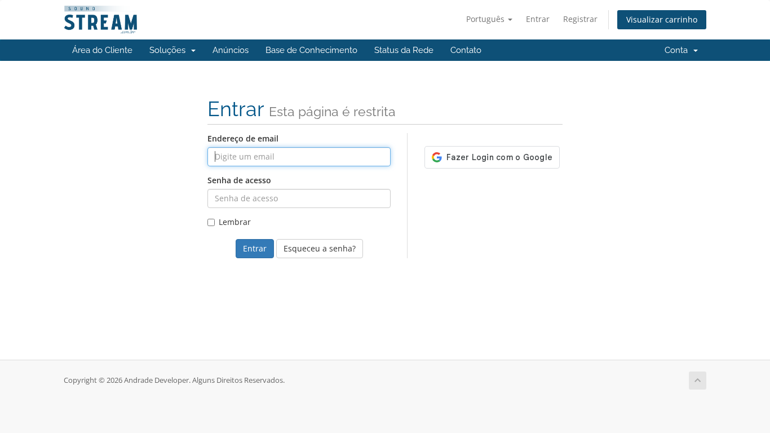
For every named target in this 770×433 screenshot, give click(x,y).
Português (486, 19)
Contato (465, 50)
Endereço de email (242, 138)
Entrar (538, 19)
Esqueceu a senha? (320, 248)
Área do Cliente (102, 50)
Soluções (169, 50)
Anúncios (231, 50)
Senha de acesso (239, 180)
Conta (678, 50)
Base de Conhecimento (311, 50)
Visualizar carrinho (661, 19)
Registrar (580, 19)
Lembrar (235, 221)
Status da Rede (403, 50)
